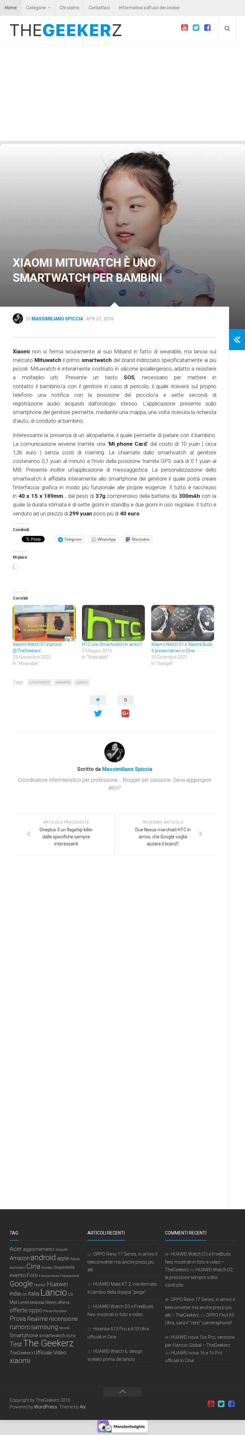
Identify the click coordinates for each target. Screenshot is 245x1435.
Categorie (36, 7)
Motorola (37, 1302)
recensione (63, 1318)
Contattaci (99, 7)
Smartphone (24, 1335)
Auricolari (17, 1267)
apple (63, 1258)
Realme (37, 1318)
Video (59, 1352)
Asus (75, 1258)
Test (16, 1344)
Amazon (20, 1258)
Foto (32, 1275)
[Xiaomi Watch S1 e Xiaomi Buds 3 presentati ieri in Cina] (182, 623)
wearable (63, 682)
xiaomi (81, 682)
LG (70, 1294)
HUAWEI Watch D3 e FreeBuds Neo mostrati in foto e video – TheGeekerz (198, 1261)
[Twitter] (196, 28)
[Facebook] (207, 28)
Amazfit (61, 1250)
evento (18, 1275)
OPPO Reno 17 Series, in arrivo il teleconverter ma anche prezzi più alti (122, 1261)
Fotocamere (69, 1276)
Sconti (64, 1328)
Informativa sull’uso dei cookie (149, 7)
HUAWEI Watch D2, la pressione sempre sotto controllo (199, 1277)
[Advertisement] (122, 92)
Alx (83, 1406)
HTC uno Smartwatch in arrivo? (112, 644)
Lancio (53, 1292)
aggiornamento (38, 1249)
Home (11, 7)
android (43, 1257)
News (51, 1302)
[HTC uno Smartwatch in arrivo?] (113, 623)
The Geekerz (48, 1343)
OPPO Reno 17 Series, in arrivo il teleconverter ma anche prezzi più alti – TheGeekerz (200, 1307)
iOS (24, 1294)
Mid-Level (19, 1302)
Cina (33, 1266)
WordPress (45, 1406)
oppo (35, 1310)
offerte (18, 1310)
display (47, 1268)
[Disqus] (114, 948)
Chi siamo (69, 7)
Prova (18, 1318)
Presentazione (55, 1311)
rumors (20, 1327)
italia (33, 1293)
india (15, 1293)
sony (71, 1335)
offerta (64, 1302)
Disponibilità (64, 1267)
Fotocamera (49, 1276)
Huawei (57, 1284)
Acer (16, 1248)
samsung (44, 1327)
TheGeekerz (21, 1353)
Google (21, 1283)
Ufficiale (43, 1352)
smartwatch (40, 682)
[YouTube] (184, 28)
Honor (40, 1284)
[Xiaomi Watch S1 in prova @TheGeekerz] (44, 623)
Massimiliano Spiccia (57, 318)
